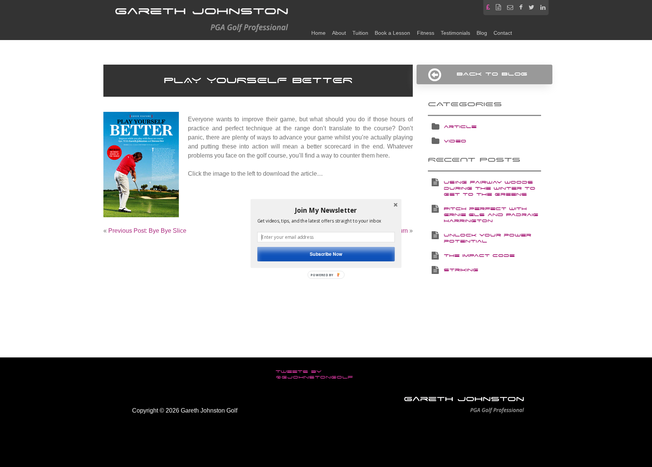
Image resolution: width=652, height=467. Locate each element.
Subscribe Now (326, 254)
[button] (326, 210)
